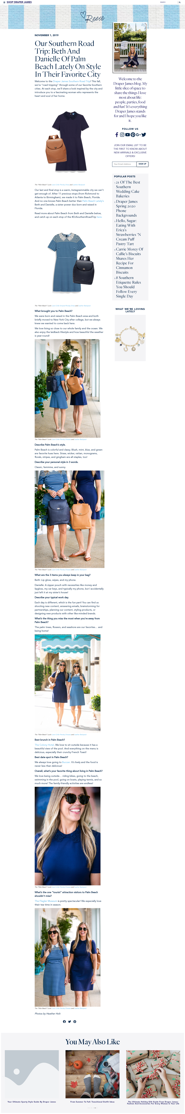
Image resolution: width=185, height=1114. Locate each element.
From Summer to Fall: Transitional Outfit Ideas (32, 1102)
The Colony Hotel (44, 745)
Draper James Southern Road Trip (71, 81)
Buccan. (66, 762)
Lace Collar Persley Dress (60, 185)
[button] (4, 2)
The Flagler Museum (46, 901)
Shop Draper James (19, 2)
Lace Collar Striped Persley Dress (63, 306)
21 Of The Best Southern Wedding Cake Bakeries (128, 189)
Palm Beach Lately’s (93, 201)
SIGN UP (142, 164)
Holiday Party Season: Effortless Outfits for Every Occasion (153, 1103)
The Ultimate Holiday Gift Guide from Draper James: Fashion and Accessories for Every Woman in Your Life (92, 1103)
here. (99, 217)
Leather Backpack (79, 185)
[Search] (179, 2)
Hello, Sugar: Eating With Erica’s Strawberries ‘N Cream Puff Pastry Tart (128, 232)
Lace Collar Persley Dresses (61, 439)
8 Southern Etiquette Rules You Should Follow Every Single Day (128, 286)
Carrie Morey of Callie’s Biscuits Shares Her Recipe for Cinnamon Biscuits (129, 261)
